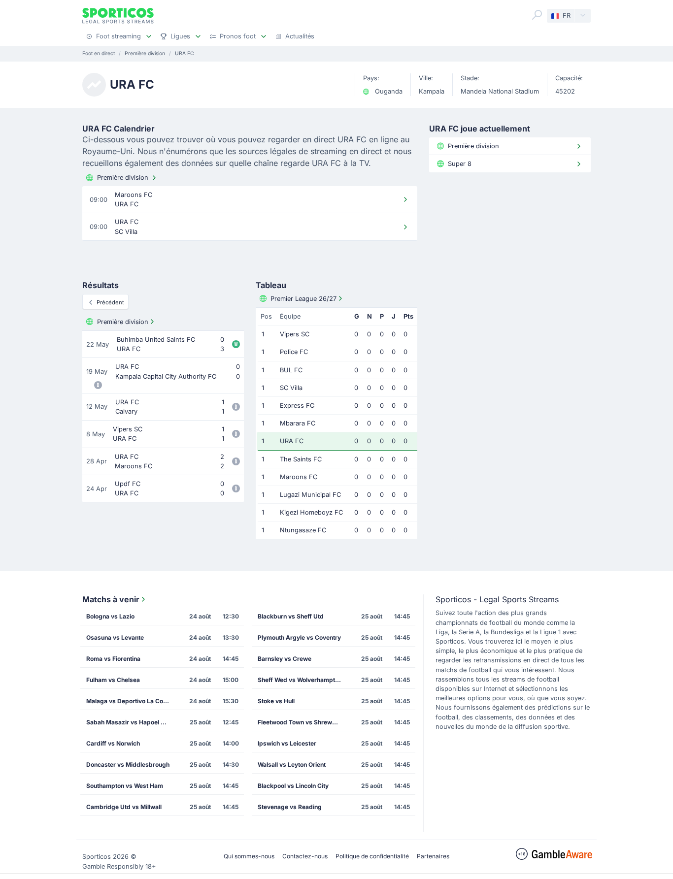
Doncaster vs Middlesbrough (127, 764)
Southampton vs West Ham (124, 785)
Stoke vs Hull (276, 701)
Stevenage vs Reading (290, 807)
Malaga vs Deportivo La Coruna (131, 701)
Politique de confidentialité (372, 856)
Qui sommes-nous (249, 856)
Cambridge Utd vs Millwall (124, 807)
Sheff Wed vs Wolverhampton (300, 680)
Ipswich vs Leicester (287, 743)
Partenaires (433, 856)
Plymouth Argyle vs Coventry (299, 637)
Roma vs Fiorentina (113, 658)
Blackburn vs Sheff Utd (291, 616)
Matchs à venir (110, 599)
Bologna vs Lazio (110, 616)
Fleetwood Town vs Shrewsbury (302, 722)
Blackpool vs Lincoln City (293, 785)
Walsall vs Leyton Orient (292, 764)
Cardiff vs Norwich (113, 743)
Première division (122, 177)
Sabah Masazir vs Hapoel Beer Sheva (131, 722)
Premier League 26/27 (303, 298)
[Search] (537, 15)
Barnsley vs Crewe (284, 658)
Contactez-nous (305, 856)
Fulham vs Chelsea (113, 680)
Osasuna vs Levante (115, 637)
